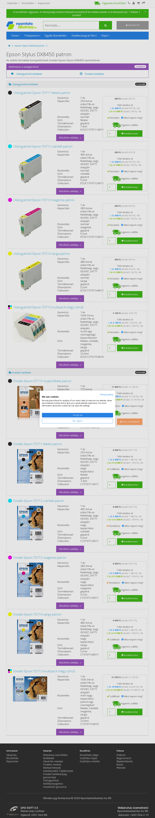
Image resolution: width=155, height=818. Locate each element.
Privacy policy (106, 394)
